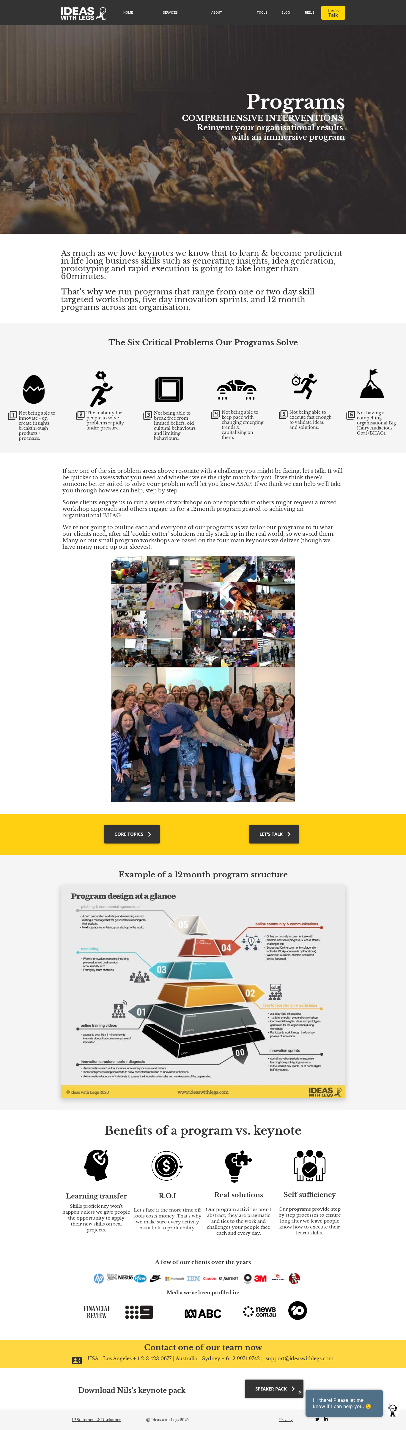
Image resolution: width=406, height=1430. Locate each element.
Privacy (286, 1420)
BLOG (285, 13)
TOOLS (262, 13)
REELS (309, 13)
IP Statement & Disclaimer (96, 1420)
